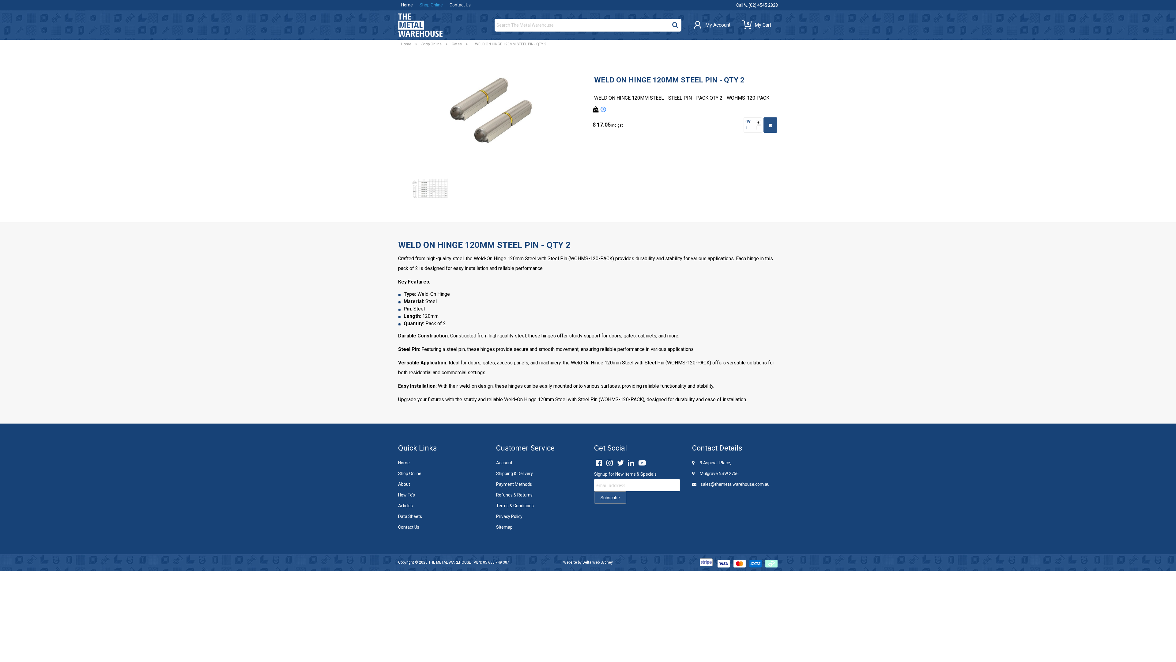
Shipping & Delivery (514, 473)
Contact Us (460, 4)
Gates (457, 44)
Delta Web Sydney (597, 562)
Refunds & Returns (514, 495)
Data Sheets (410, 516)
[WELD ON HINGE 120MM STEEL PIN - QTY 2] (491, 116)
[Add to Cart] (770, 125)
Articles (405, 505)
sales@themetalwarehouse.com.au (735, 484)
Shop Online (431, 4)
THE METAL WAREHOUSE (449, 562)
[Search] (675, 23)
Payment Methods (514, 484)
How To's (406, 495)
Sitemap (504, 527)
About (404, 484)
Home (407, 4)
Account (504, 462)
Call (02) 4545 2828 (757, 5)
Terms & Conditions (515, 505)
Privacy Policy (509, 516)
